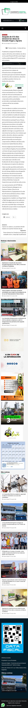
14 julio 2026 (13, 268)
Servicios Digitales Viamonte (14, 705)
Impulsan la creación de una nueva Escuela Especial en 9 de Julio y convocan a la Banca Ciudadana (14, 264)
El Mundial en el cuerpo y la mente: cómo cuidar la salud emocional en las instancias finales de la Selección (13, 553)
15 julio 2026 (13, 556)
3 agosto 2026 (13, 499)
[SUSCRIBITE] (14, 63)
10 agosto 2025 (14, 325)
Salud (9, 547)
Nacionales (10, 286)
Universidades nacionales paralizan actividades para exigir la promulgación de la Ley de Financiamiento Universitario (14, 292)
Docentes (5, 314)
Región (9, 259)
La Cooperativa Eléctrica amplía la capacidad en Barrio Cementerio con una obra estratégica (14, 495)
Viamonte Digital (6, 43)
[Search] (25, 28)
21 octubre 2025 (14, 295)
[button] (2, 28)
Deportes (4, 547)
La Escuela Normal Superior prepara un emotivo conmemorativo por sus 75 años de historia (13, 524)
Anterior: (13, 226)
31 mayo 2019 (14, 43)
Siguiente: (14, 232)
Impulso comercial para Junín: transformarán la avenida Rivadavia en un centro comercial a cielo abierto (14, 581)
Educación (5, 34)
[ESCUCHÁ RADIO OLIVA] (14, 86)
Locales (4, 490)
